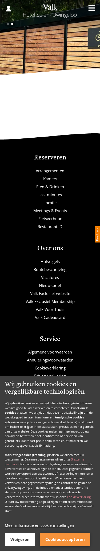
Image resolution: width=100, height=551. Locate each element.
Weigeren (20, 539)
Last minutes (50, 194)
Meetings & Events (50, 210)
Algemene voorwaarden (50, 352)
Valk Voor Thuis (50, 309)
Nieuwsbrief (50, 285)
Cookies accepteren (65, 539)
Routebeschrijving (50, 269)
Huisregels (50, 261)
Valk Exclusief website (50, 293)
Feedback (97, 234)
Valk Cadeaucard (50, 317)
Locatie (50, 202)
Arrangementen (50, 170)
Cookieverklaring (79, 497)
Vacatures (50, 277)
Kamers (50, 178)
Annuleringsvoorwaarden (50, 360)
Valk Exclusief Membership (50, 301)
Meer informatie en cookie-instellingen (39, 525)
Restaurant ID (50, 226)
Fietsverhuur (50, 218)
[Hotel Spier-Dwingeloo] (50, 13)
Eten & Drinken (50, 186)
